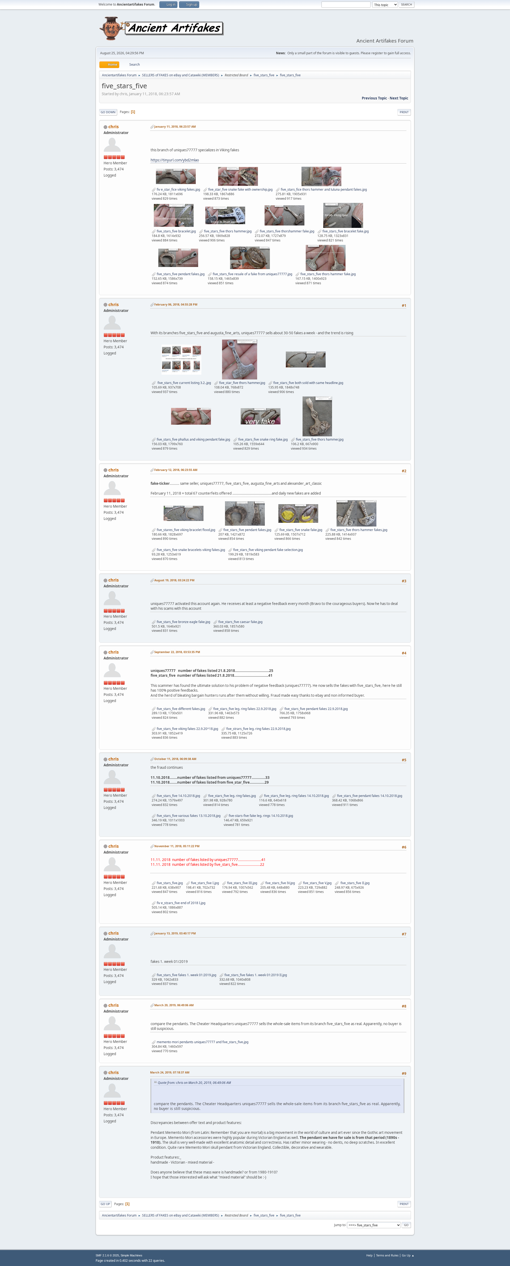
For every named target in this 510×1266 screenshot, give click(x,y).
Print (404, 112)
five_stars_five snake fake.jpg (300, 530)
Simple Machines (131, 1255)
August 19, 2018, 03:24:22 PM (174, 580)
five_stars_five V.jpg (317, 883)
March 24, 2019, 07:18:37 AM (169, 1072)
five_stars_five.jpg (169, 883)
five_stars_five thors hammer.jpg (227, 231)
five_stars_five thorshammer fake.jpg (286, 231)
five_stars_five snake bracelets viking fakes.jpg (190, 550)
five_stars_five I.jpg (204, 883)
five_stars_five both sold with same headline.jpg (308, 383)
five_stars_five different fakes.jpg (180, 709)
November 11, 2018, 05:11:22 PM (176, 846)
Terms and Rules (387, 1255)
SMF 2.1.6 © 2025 (107, 1255)
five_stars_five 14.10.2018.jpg (178, 795)
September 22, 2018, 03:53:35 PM (177, 652)
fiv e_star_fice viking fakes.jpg (178, 189)
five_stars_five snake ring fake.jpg (262, 439)
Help (369, 1255)
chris (113, 126)
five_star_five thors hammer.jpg (241, 383)
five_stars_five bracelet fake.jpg (345, 231)
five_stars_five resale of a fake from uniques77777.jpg (252, 274)
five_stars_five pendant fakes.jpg (180, 274)
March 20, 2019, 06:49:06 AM (174, 1005)
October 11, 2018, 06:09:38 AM (175, 759)
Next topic (399, 98)
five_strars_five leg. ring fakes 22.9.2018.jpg (258, 728)
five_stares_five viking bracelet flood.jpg (185, 530)
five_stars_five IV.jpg (280, 883)
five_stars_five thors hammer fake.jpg (328, 274)
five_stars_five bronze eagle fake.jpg (183, 622)
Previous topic (374, 98)
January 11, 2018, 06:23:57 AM (175, 126)
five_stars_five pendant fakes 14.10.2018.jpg (369, 795)
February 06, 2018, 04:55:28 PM (175, 304)
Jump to (339, 1224)
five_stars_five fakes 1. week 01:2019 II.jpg (255, 975)
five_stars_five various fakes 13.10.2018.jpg (188, 815)
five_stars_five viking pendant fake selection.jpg (267, 550)
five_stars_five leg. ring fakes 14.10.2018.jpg (296, 795)
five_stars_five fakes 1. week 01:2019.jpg (186, 975)
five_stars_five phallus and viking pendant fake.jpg (193, 439)
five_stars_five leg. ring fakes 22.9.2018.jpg (244, 709)
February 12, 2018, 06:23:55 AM (175, 470)
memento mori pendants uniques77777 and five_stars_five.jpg (202, 1042)
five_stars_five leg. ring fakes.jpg (231, 795)
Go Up (105, 1204)
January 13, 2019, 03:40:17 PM (175, 933)
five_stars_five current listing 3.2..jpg (183, 383)
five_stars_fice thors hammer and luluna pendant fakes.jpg (323, 189)
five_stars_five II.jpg (354, 883)
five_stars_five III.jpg (241, 883)
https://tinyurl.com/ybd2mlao (175, 160)
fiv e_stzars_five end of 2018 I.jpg (180, 903)
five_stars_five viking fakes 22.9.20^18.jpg (187, 728)
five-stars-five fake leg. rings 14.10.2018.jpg (260, 815)
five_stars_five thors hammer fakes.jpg (358, 530)
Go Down (108, 112)
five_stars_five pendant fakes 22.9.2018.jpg (316, 709)
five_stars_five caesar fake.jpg (240, 622)
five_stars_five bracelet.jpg (176, 231)
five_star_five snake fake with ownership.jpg (240, 189)
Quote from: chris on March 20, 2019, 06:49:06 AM (194, 1082)
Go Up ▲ (408, 1255)
